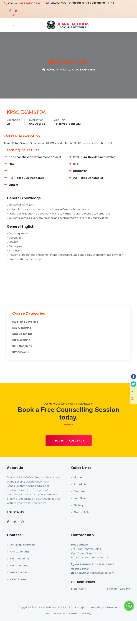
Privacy (86, 613)
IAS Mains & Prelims (25, 322)
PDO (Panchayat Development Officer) (35, 157)
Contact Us (81, 512)
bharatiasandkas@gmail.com (94, 573)
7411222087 (106, 564)
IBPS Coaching (22, 346)
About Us (80, 484)
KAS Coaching (21, 328)
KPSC (63, 69)
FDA (11, 164)
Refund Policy (55, 613)
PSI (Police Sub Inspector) (26, 178)
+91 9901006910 (29, 3)
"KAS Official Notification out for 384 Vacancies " (69, 2)
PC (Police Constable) (88, 178)
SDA (75, 164)
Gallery (78, 505)
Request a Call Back (69, 440)
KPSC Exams (20, 352)
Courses (80, 491)
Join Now (80, 498)
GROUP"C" (80, 171)
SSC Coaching (22, 334)
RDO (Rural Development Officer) (95, 157)
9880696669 (80, 568)
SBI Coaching (21, 340)
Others (13, 185)
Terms (73, 613)
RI (10, 171)
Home (50, 69)
